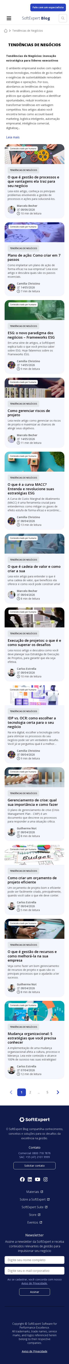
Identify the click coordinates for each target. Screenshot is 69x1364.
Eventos (32, 1222)
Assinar (34, 1292)
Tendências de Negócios (23, 170)
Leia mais (13, 137)
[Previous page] (11, 1092)
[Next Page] (58, 1092)
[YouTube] (37, 1179)
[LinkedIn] (30, 1179)
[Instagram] (45, 1179)
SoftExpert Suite (33, 1207)
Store (32, 1215)
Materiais (32, 1192)
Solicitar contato (34, 1165)
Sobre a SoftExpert (33, 1199)
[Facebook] (22, 1179)
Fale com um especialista (48, 7)
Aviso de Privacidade (34, 1351)
